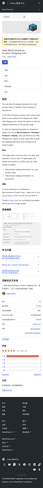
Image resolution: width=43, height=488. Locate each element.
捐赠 (25, 428)
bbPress (6, 446)
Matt (5, 443)
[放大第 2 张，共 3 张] (38, 216)
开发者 (4, 428)
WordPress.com (9, 439)
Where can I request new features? (15, 265)
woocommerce (35, 329)
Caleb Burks (11, 56)
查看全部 (37, 374)
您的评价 (5, 374)
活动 (24, 425)
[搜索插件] (24, 17)
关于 (3, 403)
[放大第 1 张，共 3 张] (18, 216)
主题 (24, 407)
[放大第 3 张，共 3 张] (38, 225)
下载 (4, 62)
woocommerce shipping (32, 333)
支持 (6, 92)
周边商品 (27, 432)
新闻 (3, 407)
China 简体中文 (12, 459)
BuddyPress (7, 450)
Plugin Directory (7, 9)
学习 (3, 421)
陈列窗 (25, 403)
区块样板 (26, 414)
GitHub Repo (7, 196)
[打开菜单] (39, 3)
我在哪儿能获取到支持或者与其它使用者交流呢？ (11, 257)
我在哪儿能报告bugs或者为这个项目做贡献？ (10, 272)
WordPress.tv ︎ (8, 432)
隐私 (3, 414)
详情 (6, 70)
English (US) (37, 324)
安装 (6, 81)
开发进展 (7, 86)
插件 (24, 410)
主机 (3, 410)
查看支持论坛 (7, 390)
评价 (6, 76)
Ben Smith (14, 200)
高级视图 (5, 339)
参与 (24, 421)
